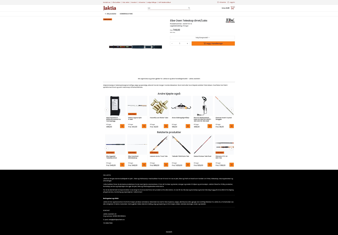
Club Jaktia (125, 2)
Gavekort (134, 2)
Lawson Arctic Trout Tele (159, 156)
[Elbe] (230, 20)
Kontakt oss (107, 2)
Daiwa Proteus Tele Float (202, 156)
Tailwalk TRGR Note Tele (180, 156)
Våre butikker (116, 2)
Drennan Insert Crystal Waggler (224, 118)
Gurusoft (169, 232)
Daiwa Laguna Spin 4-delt (135, 118)
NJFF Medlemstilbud (165, 2)
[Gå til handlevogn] (232, 8)
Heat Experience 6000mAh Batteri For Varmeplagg (113, 119)
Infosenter (142, 2)
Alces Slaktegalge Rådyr (180, 118)
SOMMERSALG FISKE (126, 14)
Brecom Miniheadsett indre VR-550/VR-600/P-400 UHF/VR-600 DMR (202, 119)
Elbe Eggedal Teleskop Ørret (111, 157)
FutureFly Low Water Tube (159, 118)
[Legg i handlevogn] (122, 126)
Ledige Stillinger (152, 2)
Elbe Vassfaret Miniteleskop (133, 157)
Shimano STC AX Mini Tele (222, 157)
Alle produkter (111, 14)
